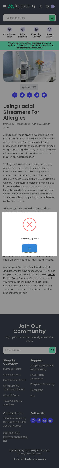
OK (29, 248)
